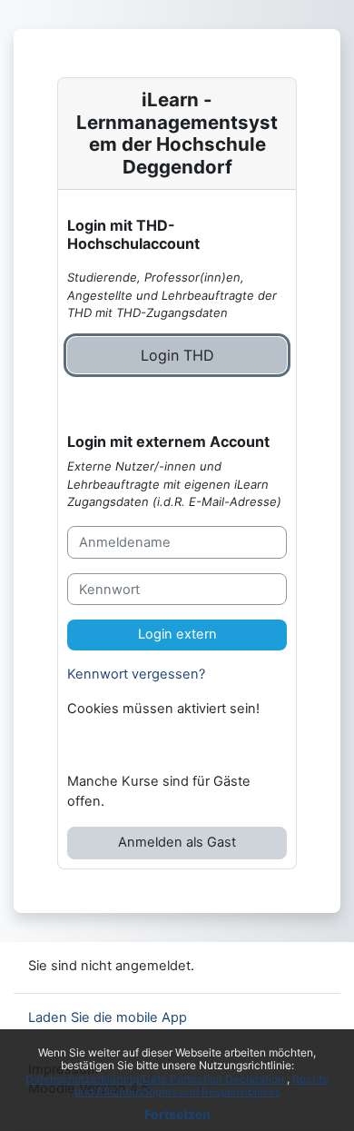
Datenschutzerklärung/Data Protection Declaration (156, 1079)
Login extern (177, 634)
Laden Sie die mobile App (107, 1017)
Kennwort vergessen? (136, 674)
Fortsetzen (177, 1114)
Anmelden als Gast (177, 842)
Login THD (177, 355)
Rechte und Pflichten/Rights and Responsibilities (201, 1085)
